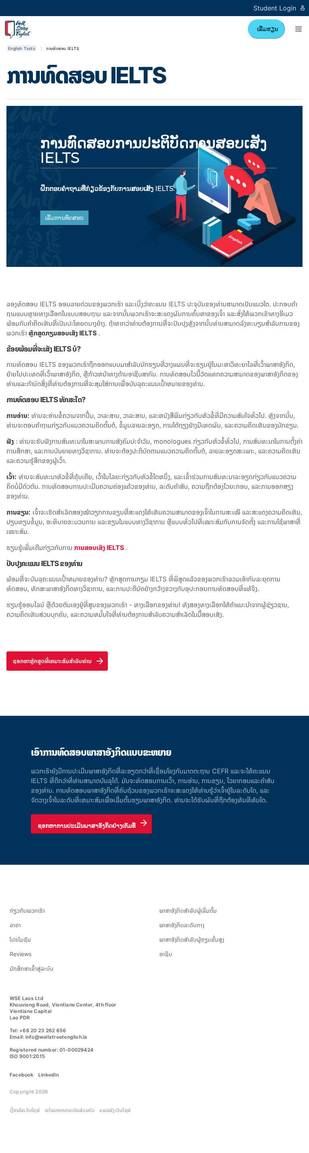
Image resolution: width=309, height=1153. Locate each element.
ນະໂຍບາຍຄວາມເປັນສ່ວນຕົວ (70, 1110)
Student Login (274, 8)
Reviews (20, 954)
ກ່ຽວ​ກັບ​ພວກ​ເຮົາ (27, 910)
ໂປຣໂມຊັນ (20, 939)
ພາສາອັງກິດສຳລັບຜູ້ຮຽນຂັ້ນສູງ (191, 939)
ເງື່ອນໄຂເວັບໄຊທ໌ (25, 1110)
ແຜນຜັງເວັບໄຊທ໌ (115, 1110)
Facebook (21, 1075)
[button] (298, 29)
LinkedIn (48, 1075)
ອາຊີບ (165, 954)
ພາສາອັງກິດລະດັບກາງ (181, 925)
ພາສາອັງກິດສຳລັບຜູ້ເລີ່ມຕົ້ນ (188, 910)
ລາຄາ (15, 925)
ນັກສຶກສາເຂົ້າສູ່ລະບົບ (32, 968)
